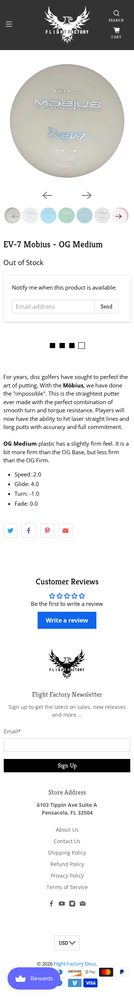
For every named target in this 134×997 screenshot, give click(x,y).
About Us (67, 829)
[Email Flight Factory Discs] (82, 904)
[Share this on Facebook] (29, 531)
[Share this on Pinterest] (47, 531)
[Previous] (47, 195)
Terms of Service (67, 887)
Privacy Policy (67, 875)
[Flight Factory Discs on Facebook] (51, 904)
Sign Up (67, 765)
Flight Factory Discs (75, 964)
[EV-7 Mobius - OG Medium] (67, 120)
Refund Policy (67, 864)
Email (12, 731)
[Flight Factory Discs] (67, 25)
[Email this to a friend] (65, 531)
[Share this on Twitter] (10, 531)
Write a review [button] (67, 620)
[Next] (86, 195)
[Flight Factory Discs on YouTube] (61, 904)
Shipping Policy (67, 852)
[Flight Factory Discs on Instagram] (72, 904)
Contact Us (67, 841)
